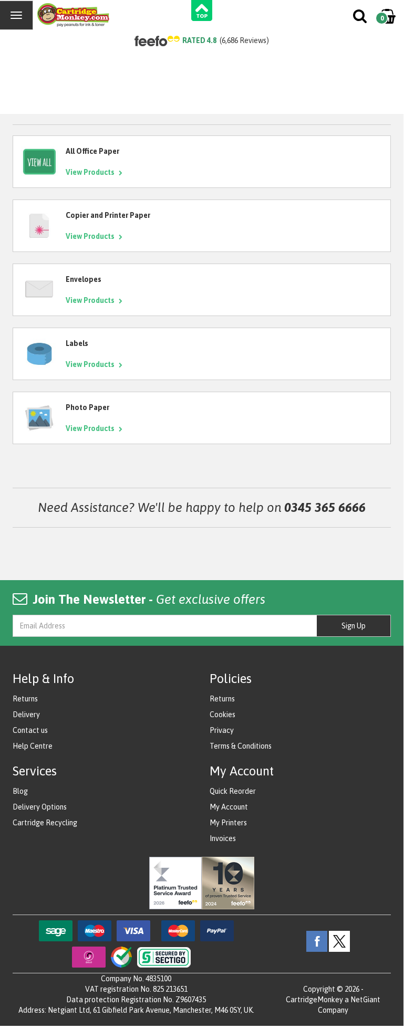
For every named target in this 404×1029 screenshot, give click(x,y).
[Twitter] (339, 941)
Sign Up (353, 626)
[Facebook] (316, 941)
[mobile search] (360, 18)
